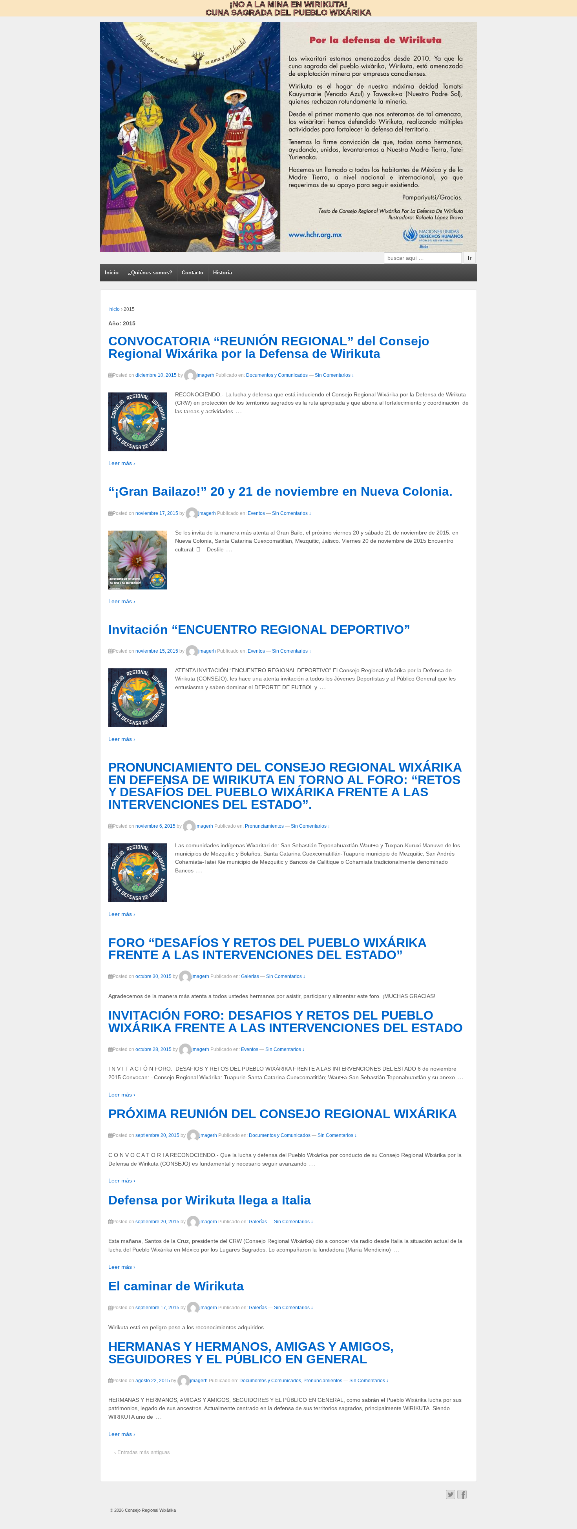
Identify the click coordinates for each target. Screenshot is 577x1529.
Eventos (256, 513)
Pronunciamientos (264, 826)
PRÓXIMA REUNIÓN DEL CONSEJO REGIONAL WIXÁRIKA (282, 1114)
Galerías (250, 976)
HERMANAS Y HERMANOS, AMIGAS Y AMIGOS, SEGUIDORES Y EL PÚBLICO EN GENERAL (251, 1352)
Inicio (112, 273)
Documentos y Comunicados (277, 375)
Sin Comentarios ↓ (334, 375)
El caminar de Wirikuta (176, 1286)
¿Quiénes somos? (150, 273)
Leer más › (121, 463)
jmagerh (205, 375)
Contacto (192, 273)
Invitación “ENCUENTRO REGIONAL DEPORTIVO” (259, 629)
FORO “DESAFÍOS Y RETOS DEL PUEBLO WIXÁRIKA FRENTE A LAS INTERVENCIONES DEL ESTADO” (267, 949)
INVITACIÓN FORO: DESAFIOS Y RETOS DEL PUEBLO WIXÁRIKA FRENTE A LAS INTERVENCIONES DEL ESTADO (285, 1021)
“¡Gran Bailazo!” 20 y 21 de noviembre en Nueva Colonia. (280, 491)
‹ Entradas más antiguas (142, 1452)
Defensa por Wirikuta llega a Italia (209, 1200)
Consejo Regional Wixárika (150, 1510)
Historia (222, 273)
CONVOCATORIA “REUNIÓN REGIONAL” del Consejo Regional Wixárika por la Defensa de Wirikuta (268, 347)
